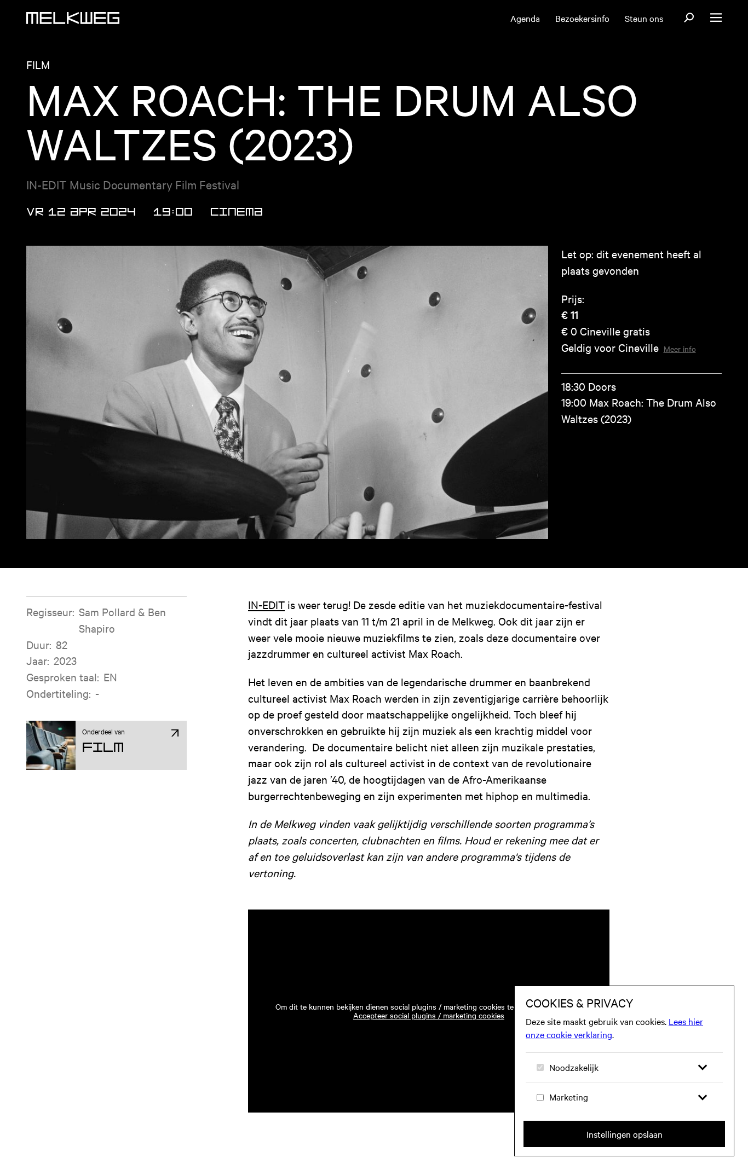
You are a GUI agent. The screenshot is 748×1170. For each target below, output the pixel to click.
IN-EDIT (266, 604)
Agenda (525, 18)
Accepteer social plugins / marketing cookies (428, 1015)
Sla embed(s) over (547, 878)
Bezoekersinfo (582, 18)
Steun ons (644, 18)
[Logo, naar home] (72, 18)
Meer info (680, 348)
